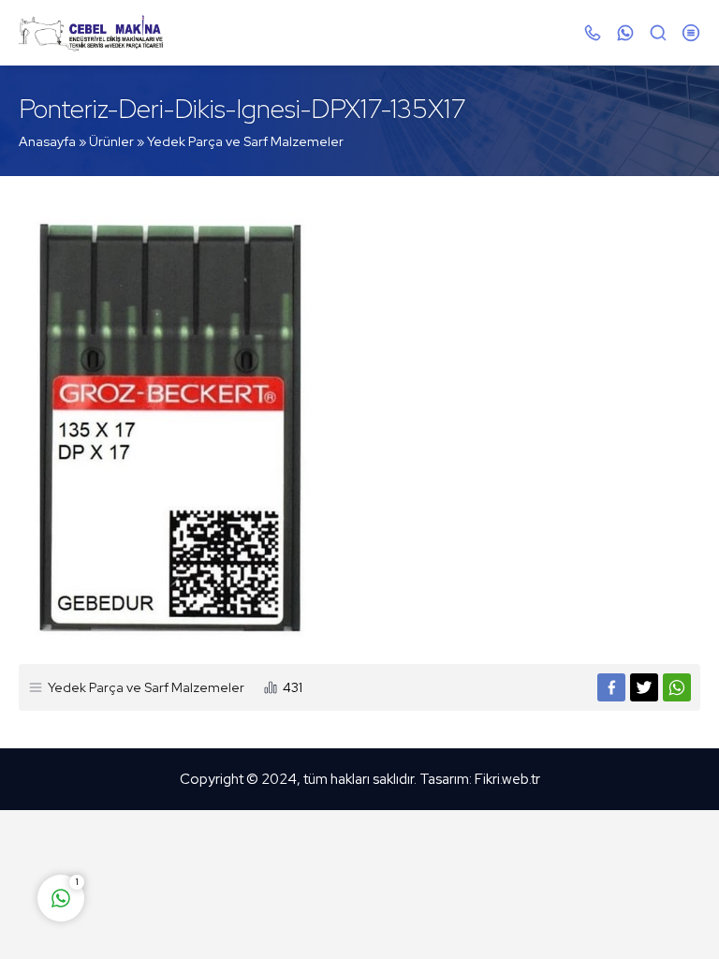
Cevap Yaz (178, 824)
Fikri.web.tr (507, 779)
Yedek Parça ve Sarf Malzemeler (245, 141)
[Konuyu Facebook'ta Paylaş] (611, 687)
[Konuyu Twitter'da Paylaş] (644, 687)
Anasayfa (47, 141)
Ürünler (111, 141)
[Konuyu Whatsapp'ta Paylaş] (677, 687)
